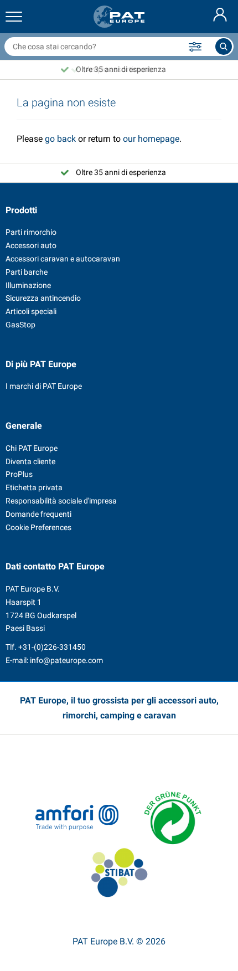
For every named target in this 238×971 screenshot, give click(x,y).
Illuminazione (28, 285)
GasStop (20, 324)
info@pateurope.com (66, 660)
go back (60, 138)
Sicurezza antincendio (43, 298)
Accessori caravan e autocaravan (63, 258)
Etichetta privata (34, 487)
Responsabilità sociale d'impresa (61, 500)
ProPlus (19, 474)
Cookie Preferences (38, 527)
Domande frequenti (38, 514)
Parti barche (27, 272)
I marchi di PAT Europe (44, 386)
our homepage (151, 138)
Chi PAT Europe (32, 448)
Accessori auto (31, 245)
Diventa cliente (30, 461)
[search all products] (223, 46)
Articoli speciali (31, 311)
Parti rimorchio (31, 232)
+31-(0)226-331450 (52, 647)
